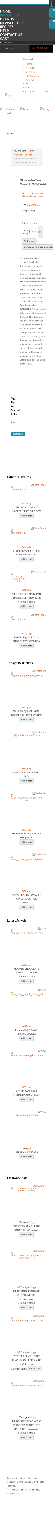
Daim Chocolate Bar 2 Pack (26, 774)
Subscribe (18, 433)
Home (5, 11)
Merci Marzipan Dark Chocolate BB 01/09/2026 (26, 1295)
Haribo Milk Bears (26, 1152)
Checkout (8, 42)
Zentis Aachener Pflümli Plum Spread (26, 1093)
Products (9, 15)
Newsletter (11, 23)
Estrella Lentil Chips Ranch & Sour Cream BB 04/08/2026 (26, 1360)
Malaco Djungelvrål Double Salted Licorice (26, 713)
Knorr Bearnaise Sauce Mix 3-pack (26, 835)
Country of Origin (26, 232)
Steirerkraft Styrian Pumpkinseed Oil (26, 552)
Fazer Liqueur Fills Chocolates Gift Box (26, 639)
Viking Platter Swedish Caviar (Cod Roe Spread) (26, 898)
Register (14, 48)
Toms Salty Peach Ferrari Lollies (26, 1031)
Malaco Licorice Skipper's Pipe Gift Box (26, 509)
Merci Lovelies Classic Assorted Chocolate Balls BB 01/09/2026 (26, 1425)
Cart (4, 38)
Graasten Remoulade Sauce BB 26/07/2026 (26, 1228)
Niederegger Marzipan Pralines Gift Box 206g (26, 595)
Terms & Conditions (18, 1490)
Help (4, 31)
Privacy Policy (34, 1490)
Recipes (7, 27)
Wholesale (14, 1493)
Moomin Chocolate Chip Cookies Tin (26, 970)
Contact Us (11, 34)
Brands (7, 19)
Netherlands (38, 232)
